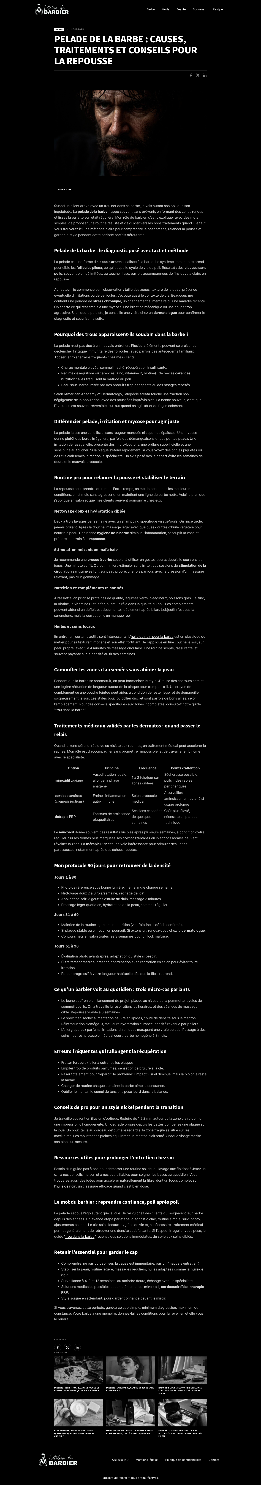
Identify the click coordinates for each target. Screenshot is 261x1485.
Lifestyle (217, 9)
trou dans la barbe (70, 710)
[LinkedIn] (205, 75)
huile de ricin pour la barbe (152, 636)
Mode (165, 9)
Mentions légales (147, 1459)
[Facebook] (191, 75)
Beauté (181, 9)
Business (198, 9)
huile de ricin (66, 1186)
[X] (198, 75)
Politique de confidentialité (183, 1459)
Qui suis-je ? (120, 1459)
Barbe (151, 9)
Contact (213, 1459)
